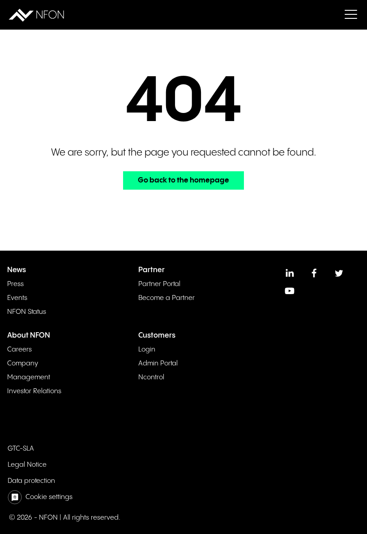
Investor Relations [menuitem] (34, 391)
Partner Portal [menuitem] (159, 284)
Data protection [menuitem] (31, 481)
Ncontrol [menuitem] (151, 377)
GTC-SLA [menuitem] (21, 448)
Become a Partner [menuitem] (166, 298)
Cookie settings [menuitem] (49, 497)
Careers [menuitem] (19, 349)
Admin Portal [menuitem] (158, 363)
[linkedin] (290, 273)
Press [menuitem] (15, 284)
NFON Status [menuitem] (26, 311)
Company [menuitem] (22, 363)
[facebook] (314, 273)
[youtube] (290, 291)
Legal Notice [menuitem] (27, 464)
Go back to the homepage (183, 180)
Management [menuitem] (28, 377)
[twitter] (339, 273)
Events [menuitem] (17, 298)
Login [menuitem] (146, 349)
